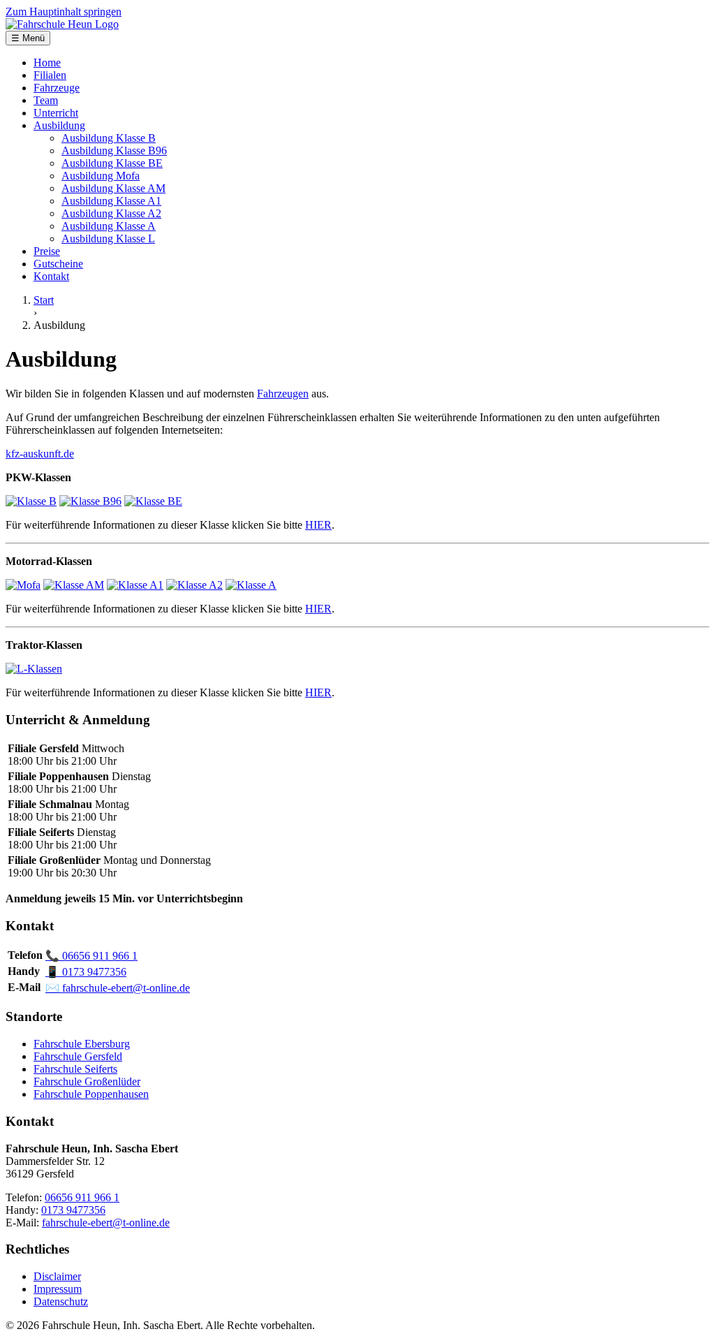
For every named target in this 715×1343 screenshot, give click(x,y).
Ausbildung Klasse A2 (111, 213)
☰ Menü (28, 38)
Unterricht (56, 113)
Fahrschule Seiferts (75, 1069)
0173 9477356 (85, 972)
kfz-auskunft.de (40, 454)
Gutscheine (58, 264)
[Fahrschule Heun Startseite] (62, 24)
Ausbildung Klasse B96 (114, 150)
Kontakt (51, 276)
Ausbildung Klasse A (108, 226)
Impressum (58, 1289)
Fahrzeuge (57, 88)
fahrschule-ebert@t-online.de (117, 988)
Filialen (50, 75)
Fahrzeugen (283, 393)
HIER (318, 525)
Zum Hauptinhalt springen (63, 11)
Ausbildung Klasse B (108, 138)
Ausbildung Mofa (100, 176)
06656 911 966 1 (91, 956)
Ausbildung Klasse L (108, 238)
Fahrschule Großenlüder (87, 1081)
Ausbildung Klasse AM (113, 188)
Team (46, 100)
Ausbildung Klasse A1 (111, 201)
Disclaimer (57, 1276)
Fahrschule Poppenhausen (91, 1094)
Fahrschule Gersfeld (78, 1056)
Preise (47, 251)
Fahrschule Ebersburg (82, 1044)
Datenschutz (61, 1301)
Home (47, 62)
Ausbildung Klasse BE (112, 163)
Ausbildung (59, 125)
